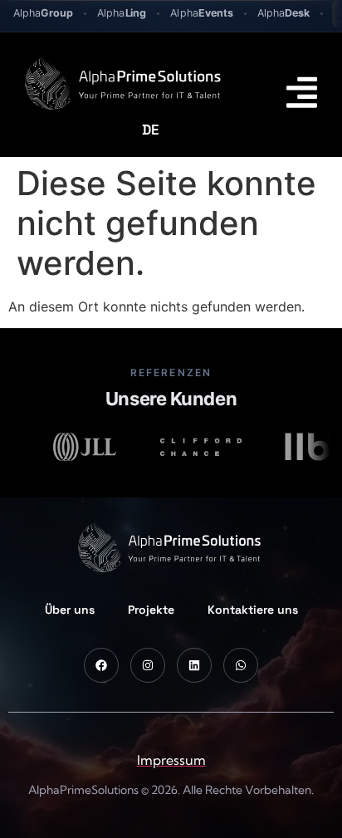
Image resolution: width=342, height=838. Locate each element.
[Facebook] (101, 665)
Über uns (70, 609)
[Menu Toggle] (301, 92)
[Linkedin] (194, 665)
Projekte (151, 609)
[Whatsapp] (240, 665)
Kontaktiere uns (253, 609)
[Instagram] (147, 665)
